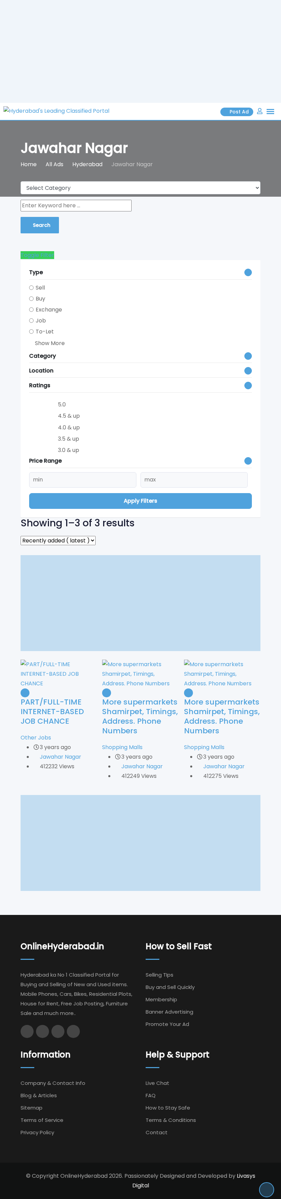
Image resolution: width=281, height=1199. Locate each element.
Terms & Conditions (171, 1120)
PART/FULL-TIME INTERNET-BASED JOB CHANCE (52, 711)
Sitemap (31, 1107)
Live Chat (157, 1083)
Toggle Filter (37, 255)
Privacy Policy (37, 1132)
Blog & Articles (39, 1095)
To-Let (45, 331)
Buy (40, 299)
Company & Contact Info (53, 1083)
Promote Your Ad (167, 1024)
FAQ (151, 1095)
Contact (157, 1132)
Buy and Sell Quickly (170, 987)
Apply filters (140, 501)
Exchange (49, 310)
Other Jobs (36, 738)
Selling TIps (159, 974)
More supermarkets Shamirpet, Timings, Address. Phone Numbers (140, 716)
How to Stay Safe (168, 1107)
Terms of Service (42, 1120)
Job (41, 321)
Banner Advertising (169, 1011)
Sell (40, 288)
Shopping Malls (122, 747)
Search (41, 225)
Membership (161, 999)
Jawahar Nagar (60, 757)
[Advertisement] (140, 51)
